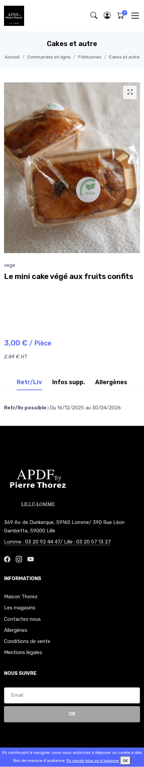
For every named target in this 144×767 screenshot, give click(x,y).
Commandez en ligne (49, 56)
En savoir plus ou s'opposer (93, 760)
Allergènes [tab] (111, 382)
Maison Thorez (21, 597)
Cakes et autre (124, 56)
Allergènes (15, 630)
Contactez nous (22, 619)
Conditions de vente (27, 641)
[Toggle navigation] (135, 16)
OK (72, 714)
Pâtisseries (89, 56)
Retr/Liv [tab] (29, 382)
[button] (107, 15)
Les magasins (19, 608)
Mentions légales (23, 652)
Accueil (12, 56)
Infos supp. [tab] (68, 382)
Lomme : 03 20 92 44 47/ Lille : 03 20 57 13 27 (57, 542)
